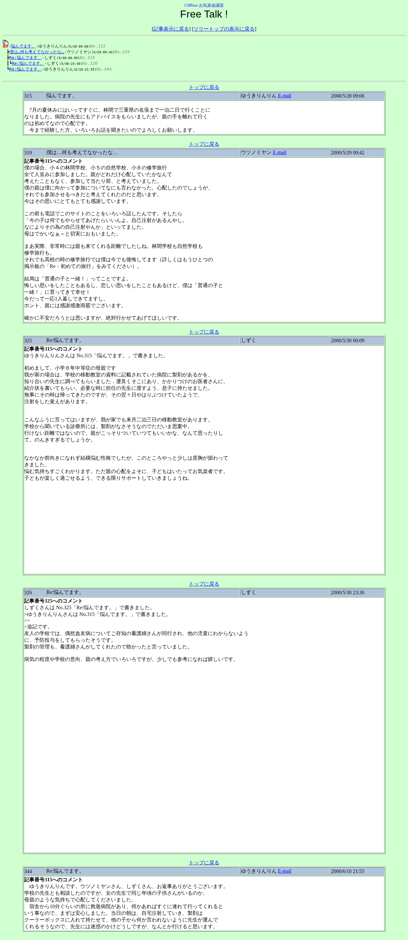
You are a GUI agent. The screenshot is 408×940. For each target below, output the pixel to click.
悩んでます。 (23, 46)
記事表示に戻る (171, 29)
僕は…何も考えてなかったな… (36, 51)
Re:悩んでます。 (25, 57)
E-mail (284, 95)
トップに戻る (204, 87)
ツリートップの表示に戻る (224, 29)
